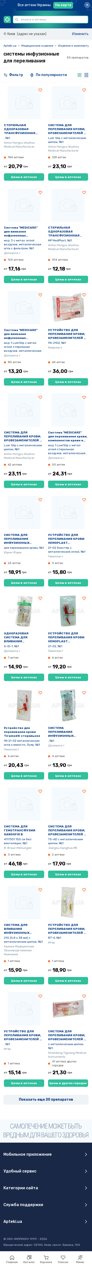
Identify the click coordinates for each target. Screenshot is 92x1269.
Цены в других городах (68, 1083)
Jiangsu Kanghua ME (62, 848)
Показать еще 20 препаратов (46, 1099)
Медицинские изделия (37, 45)
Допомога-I (12, 253)
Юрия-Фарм (12, 552)
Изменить (80, 34)
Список (63, 1262)
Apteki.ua (9, 45)
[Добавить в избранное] (40, 90)
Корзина (46, 1262)
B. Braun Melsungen (18, 848)
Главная (12, 1262)
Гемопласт (55, 556)
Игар (51, 942)
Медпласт (55, 347)
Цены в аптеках (24, 177)
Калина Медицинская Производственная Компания (19, 950)
